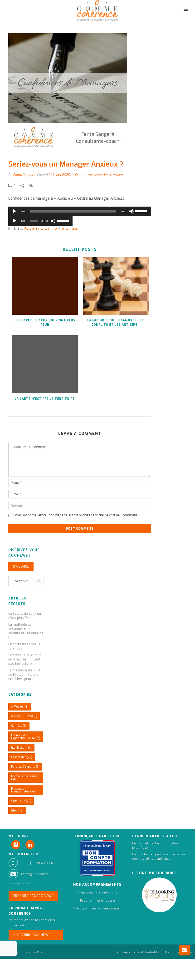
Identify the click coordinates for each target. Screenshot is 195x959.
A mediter (20, 707)
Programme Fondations (98, 892)
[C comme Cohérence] (97, 10)
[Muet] (131, 211)
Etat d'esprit (21, 748)
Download (69, 228)
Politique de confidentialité (138, 952)
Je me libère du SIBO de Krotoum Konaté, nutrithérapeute (24, 674)
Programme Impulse (97, 900)
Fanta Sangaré (24, 175)
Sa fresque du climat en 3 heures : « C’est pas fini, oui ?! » (24, 659)
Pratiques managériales (23, 790)
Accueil (124, 28)
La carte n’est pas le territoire (45, 399)
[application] (79, 211)
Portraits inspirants (24, 777)
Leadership (21, 757)
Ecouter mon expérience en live (99, 175)
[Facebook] (17, 844)
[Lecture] (14, 211)
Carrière (19, 726)
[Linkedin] (31, 844)
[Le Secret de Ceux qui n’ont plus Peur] (45, 286)
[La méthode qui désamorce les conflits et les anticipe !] (116, 286)
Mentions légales (178, 952)
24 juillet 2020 (59, 175)
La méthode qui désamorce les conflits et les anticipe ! (115, 323)
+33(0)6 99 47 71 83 (38, 863)
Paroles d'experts (25, 767)
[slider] (142, 211)
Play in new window (41, 228)
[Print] (33, 185)
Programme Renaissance (97, 908)
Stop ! (17, 810)
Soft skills (21, 801)
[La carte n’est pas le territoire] (45, 364)
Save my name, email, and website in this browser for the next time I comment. (75, 515)
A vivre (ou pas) (24, 716)
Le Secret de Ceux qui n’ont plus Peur (45, 323)
